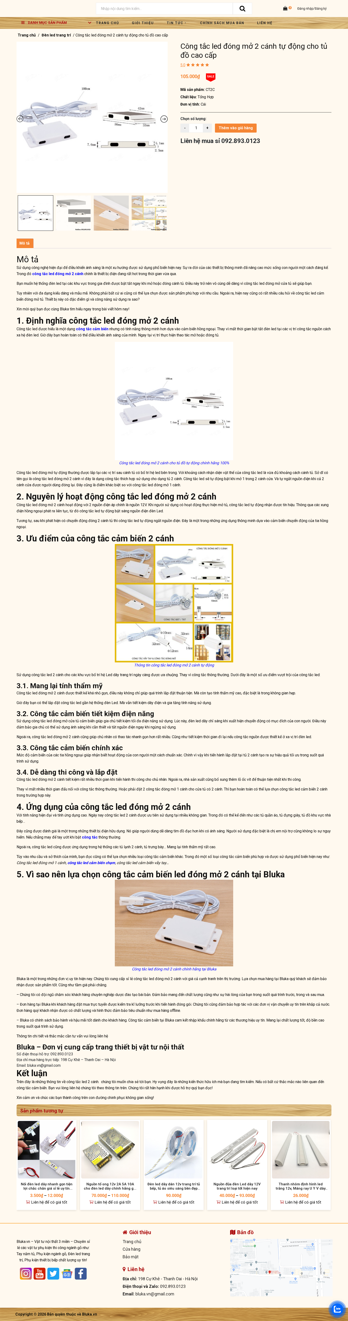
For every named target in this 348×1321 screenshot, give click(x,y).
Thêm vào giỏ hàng (236, 128)
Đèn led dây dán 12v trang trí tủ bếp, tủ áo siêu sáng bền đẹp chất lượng (173, 1186)
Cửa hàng (131, 1249)
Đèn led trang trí (56, 35)
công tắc (90, 837)
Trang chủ (107, 23)
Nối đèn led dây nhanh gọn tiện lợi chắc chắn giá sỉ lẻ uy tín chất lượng (46, 1186)
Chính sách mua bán (222, 23)
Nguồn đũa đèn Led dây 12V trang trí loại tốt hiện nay (237, 1186)
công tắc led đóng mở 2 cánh (57, 274)
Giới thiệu (143, 23)
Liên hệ (264, 23)
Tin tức (175, 23)
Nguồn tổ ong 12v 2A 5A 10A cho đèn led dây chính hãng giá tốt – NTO (110, 1186)
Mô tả (24, 243)
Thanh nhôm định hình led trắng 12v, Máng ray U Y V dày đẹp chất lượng (301, 1186)
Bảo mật (130, 1256)
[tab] (24, 243)
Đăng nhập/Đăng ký (312, 8)
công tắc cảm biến (92, 329)
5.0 (182, 65)
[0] (286, 8)
